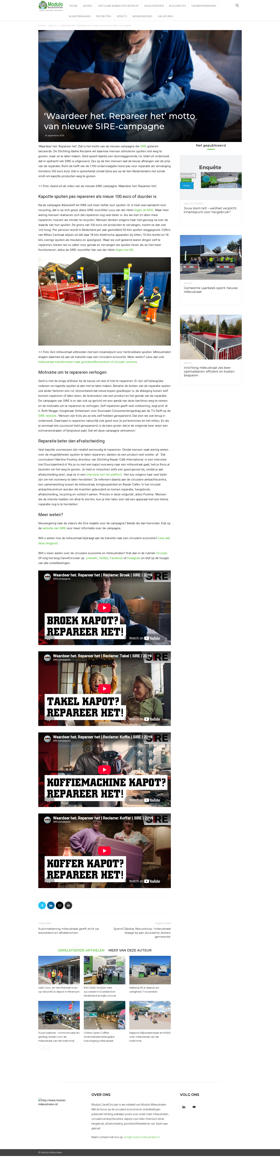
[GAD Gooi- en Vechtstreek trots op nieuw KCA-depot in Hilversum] (59, 970)
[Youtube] (194, 1107)
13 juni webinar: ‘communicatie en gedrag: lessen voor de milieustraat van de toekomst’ (59, 1036)
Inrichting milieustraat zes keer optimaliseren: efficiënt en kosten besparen (209, 371)
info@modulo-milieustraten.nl (141, 1137)
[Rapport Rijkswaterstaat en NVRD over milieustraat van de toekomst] (150, 1015)
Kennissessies (142, 16)
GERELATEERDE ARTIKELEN (81, 950)
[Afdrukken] (68, 905)
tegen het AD (124, 250)
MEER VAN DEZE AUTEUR (130, 950)
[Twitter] (42, 905)
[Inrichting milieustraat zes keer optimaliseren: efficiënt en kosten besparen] (211, 337)
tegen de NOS (143, 210)
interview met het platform (104, 474)
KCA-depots (177, 5)
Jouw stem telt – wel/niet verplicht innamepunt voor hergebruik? (210, 210)
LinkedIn (91, 558)
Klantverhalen (79, 16)
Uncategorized (194, 203)
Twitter (103, 558)
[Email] (59, 905)
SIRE (143, 146)
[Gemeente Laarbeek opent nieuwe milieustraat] (211, 257)
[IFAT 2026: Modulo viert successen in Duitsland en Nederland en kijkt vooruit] (104, 970)
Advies (87, 5)
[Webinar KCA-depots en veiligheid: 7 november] (150, 970)
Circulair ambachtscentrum (118, 5)
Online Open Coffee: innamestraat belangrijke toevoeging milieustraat (99, 1036)
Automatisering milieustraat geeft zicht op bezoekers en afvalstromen (68, 931)
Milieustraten (154, 5)
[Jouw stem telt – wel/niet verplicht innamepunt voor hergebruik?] (211, 177)
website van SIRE (54, 528)
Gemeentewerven (203, 5)
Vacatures (165, 16)
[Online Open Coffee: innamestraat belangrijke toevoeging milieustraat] (104, 1015)
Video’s (122, 16)
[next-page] (46, 1048)
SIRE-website (47, 415)
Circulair (161, 553)
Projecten (103, 16)
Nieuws (53, 25)
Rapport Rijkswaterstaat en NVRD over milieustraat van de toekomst (150, 1036)
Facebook (116, 558)
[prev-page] (40, 1048)
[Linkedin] (51, 905)
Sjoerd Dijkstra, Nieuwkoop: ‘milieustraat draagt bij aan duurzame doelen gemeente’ (142, 933)
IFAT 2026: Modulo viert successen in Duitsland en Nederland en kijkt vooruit (100, 991)
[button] (237, 6)
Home (73, 5)
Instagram (133, 558)
